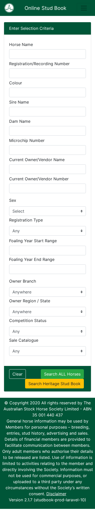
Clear (17, 374)
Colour (15, 82)
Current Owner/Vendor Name (37, 159)
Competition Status (27, 320)
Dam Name (19, 121)
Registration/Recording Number (39, 63)
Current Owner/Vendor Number (39, 178)
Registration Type (26, 219)
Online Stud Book (45, 8)
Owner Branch (22, 281)
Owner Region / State (29, 300)
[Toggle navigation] (84, 8)
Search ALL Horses (62, 374)
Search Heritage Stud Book (54, 383)
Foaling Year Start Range (33, 240)
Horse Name (21, 44)
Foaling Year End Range (31, 259)
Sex (12, 200)
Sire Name (19, 102)
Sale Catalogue (23, 340)
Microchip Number (27, 140)
